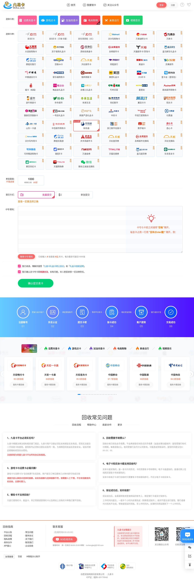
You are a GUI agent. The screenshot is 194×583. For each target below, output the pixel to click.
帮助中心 (91, 424)
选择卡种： (11, 33)
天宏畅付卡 (18, 374)
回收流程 (76, 424)
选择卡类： (11, 18)
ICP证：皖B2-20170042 (97, 577)
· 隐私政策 (7, 538)
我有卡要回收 (18, 384)
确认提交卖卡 (35, 283)
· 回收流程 (7, 535)
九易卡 (110, 574)
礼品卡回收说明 (77, 266)
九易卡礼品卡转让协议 (54, 266)
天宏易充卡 (81, 374)
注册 (173, 5)
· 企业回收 (28, 545)
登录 (161, 5)
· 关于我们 (28, 538)
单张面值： (11, 180)
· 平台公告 (7, 532)
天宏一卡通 (50, 374)
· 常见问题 (28, 532)
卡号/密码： (10, 209)
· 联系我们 (28, 542)
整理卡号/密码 (26, 256)
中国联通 (144, 374)
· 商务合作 (7, 542)
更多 (120, 424)
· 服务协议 (28, 535)
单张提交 (74, 194)
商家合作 (106, 424)
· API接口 (7, 545)
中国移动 (112, 374)
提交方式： (11, 194)
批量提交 (36, 194)
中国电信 (175, 374)
